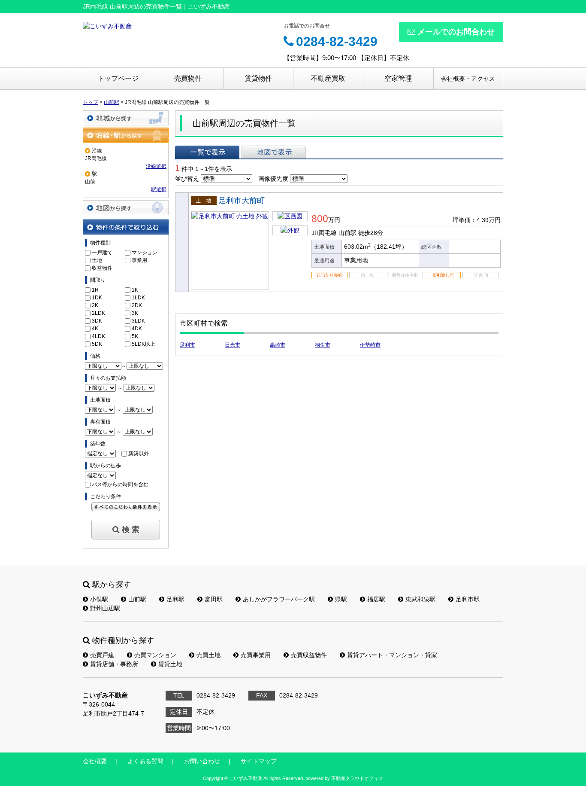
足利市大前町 (241, 200)
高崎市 (277, 345)
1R (95, 290)
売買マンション (155, 655)
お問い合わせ (202, 761)
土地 (97, 260)
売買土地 (208, 655)
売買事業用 (256, 655)
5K (135, 336)
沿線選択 (156, 166)
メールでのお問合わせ (456, 31)
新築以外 (138, 454)
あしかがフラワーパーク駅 (279, 599)
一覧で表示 (207, 152)
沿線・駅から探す (126, 135)
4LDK (98, 336)
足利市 (187, 345)
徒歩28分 (370, 232)
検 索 (130, 529)
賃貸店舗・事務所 (114, 664)
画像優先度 (273, 178)
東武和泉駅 (420, 599)
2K (95, 305)
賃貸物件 (258, 78)
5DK (97, 344)
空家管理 (398, 78)
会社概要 (95, 761)
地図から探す (126, 207)
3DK (97, 321)
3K (135, 313)
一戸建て (102, 253)
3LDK (138, 321)
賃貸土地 (170, 664)
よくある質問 (145, 761)
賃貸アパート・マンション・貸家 (392, 655)
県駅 (341, 599)
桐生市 (322, 345)
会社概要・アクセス (468, 78)
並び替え (187, 178)
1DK (97, 298)
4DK (137, 329)
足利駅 (175, 599)
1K (135, 290)
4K (95, 329)
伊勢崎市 (370, 345)
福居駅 (376, 599)
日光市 (232, 345)
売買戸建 (102, 655)
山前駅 (137, 599)
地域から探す (126, 117)
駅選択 (158, 189)
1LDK (138, 298)
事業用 (139, 260)
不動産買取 (328, 78)
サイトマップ (259, 761)
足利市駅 (468, 599)
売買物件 (188, 78)
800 (319, 218)
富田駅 (214, 599)
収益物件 (102, 268)
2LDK (98, 313)
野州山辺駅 (105, 608)
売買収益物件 (309, 655)
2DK (137, 305)
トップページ (118, 78)
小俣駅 (99, 599)
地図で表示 (274, 152)
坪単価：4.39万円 (477, 219)
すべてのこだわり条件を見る (125, 507)
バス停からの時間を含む (120, 484)
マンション (144, 253)
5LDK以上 (143, 344)
